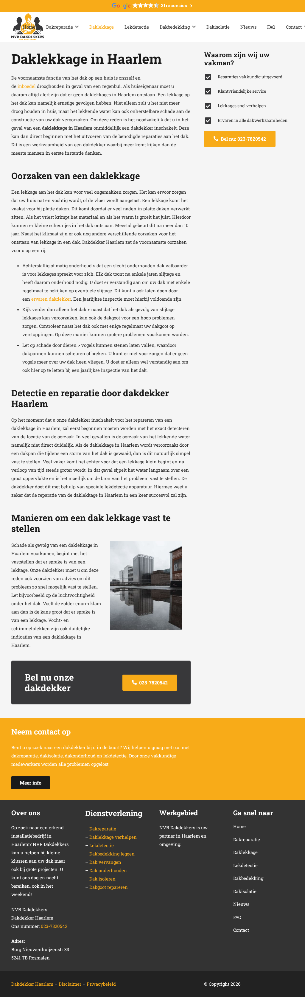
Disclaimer (71, 984)
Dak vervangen (105, 862)
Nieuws (241, 904)
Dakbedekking (248, 878)
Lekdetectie (101, 845)
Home (239, 826)
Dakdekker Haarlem (32, 984)
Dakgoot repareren (108, 887)
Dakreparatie (102, 829)
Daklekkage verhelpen (113, 837)
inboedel (27, 86)
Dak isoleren (102, 879)
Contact (241, 930)
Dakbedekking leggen (112, 854)
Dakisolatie (244, 891)
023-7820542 (54, 926)
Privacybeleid (101, 984)
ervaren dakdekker (51, 299)
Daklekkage (245, 852)
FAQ (237, 917)
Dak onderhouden (108, 870)
